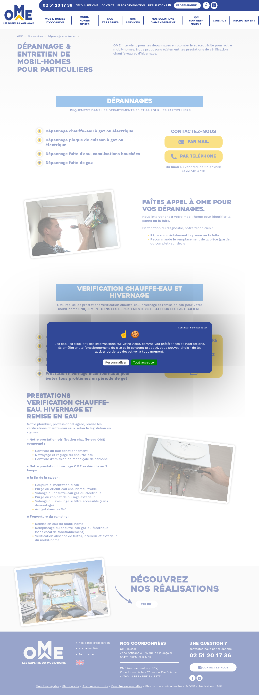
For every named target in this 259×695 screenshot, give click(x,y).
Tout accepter (144, 362)
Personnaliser (116, 362)
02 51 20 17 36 (57, 5)
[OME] (19, 14)
